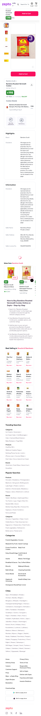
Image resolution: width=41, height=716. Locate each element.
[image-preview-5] (6, 60)
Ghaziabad (21, 610)
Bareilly (14, 598)
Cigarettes (15, 519)
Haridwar (13, 616)
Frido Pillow (16, 465)
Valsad (21, 648)
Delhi (7, 610)
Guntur (16, 613)
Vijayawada (14, 651)
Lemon (21, 486)
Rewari (13, 642)
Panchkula (20, 636)
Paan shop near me (21, 522)
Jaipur (27, 619)
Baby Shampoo (10, 441)
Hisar (19, 616)
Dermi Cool (24, 465)
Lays (14, 501)
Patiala (8, 639)
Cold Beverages (21, 435)
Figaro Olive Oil (22, 501)
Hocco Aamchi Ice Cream (21, 459)
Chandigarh (22, 601)
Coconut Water (20, 456)
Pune (28, 639)
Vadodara (15, 648)
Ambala (21, 595)
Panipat (27, 636)
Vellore (8, 651)
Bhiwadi (15, 601)
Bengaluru (9, 601)
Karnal (8, 625)
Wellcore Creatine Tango (13, 450)
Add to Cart (26, 14)
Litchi (22, 453)
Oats (7, 438)
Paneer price (18, 531)
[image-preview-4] (6, 53)
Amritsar (8, 598)
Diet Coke (9, 459)
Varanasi (26, 648)
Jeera (13, 492)
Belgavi (20, 598)
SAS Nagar (9, 645)
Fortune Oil (24, 507)
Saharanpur (19, 642)
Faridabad (13, 610)
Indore (22, 619)
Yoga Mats (19, 441)
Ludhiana (24, 627)
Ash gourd (15, 483)
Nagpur (20, 633)
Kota (23, 625)
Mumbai (8, 633)
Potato (16, 486)
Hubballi (8, 619)
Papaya (8, 492)
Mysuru (14, 633)
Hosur (24, 616)
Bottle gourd (24, 483)
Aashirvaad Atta (22, 498)
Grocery (8, 519)
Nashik (26, 633)
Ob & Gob (9, 465)
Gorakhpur (9, 613)
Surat (21, 645)
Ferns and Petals (11, 513)
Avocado (8, 480)
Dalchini (8, 489)
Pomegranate (24, 480)
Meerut (14, 630)
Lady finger (9, 486)
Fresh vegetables (11, 528)
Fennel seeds (16, 489)
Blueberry (24, 489)
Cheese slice (17, 525)
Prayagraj (14, 639)
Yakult (7, 498)
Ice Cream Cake (10, 435)
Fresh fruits (25, 525)
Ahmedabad (13, 595)
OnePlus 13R (10, 447)
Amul (16, 504)
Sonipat (16, 645)
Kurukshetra (9, 627)
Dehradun (26, 607)
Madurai (8, 630)
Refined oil (20, 528)
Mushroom (19, 492)
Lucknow (17, 627)
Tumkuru (27, 645)
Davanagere (18, 607)
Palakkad (13, 636)
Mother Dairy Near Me (13, 507)
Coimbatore (9, 607)
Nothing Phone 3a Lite (13, 453)
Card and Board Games (17, 438)
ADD (14, 277)
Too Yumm (9, 501)
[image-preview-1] (6, 32)
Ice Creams (9, 432)
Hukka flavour (10, 522)
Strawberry (15, 480)
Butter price (9, 531)
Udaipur (8, 648)
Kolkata (18, 625)
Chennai (25, 604)
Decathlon (9, 468)
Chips (21, 519)
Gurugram (22, 613)
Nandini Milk (9, 504)
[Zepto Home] (6, 4)
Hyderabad (15, 619)
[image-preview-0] (6, 25)
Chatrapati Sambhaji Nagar (14, 604)
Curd (26, 519)
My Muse (13, 498)
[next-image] (32, 67)
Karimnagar (22, 622)
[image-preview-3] (6, 46)
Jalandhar (9, 622)
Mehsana (21, 630)
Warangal (22, 651)
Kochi (12, 625)
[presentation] (33, 67)
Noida (7, 636)
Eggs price (9, 525)
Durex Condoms (18, 510)
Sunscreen (17, 432)
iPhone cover (10, 456)
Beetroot (8, 483)
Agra (7, 595)
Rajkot (8, 642)
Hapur (7, 616)
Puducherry (21, 639)
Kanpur (15, 622)
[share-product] (31, 85)
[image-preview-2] (6, 39)
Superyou (9, 510)
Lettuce (26, 492)
